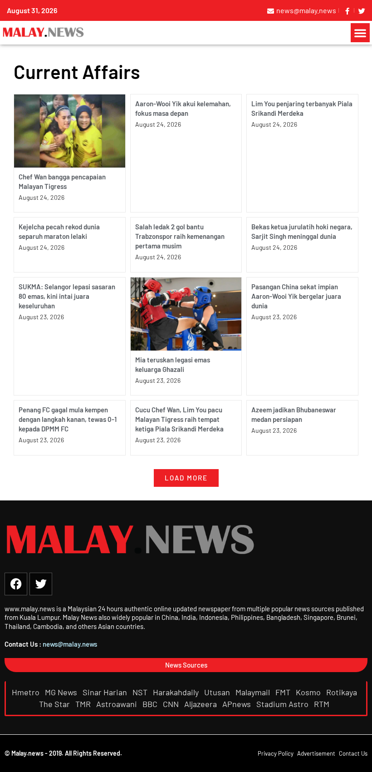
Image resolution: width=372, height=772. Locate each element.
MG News (62, 692)
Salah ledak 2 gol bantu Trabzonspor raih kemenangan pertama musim (180, 236)
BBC (150, 704)
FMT (283, 692)
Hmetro (26, 692)
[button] (360, 32)
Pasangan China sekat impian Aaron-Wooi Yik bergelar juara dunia (296, 296)
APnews (237, 704)
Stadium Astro (283, 704)
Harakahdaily (177, 692)
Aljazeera (201, 704)
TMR (84, 704)
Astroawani (117, 704)
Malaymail (253, 692)
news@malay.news (70, 644)
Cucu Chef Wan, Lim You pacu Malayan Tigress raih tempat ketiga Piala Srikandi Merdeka (179, 419)
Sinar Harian (106, 692)
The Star (55, 704)
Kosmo (309, 692)
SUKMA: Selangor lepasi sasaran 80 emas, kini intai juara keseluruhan (67, 296)
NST (140, 692)
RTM (322, 704)
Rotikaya (342, 692)
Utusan (218, 692)
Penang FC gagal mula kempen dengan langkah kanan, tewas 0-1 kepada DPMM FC (68, 419)
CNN (172, 704)
